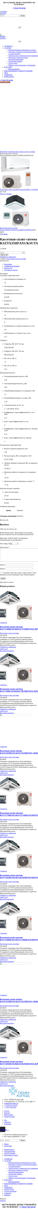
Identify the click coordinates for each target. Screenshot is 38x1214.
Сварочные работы (15, 61)
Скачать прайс (5, 82)
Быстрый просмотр (7, 651)
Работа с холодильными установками (21, 65)
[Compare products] (19, 19)
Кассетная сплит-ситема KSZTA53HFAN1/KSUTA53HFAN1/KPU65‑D (17, 229)
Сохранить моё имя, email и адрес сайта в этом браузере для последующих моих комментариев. (18, 574)
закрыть (3, 1200)
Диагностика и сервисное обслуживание (23, 56)
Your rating (4, 544)
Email (2, 569)
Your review (5, 547)
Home (2, 152)
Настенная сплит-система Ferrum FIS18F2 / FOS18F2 (19, 189)
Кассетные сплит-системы (25, 152)
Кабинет (7, 1195)
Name (2, 565)
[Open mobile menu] (19, 32)
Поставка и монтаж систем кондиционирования (18, 58)
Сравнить (7, 1193)
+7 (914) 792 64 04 (19, 8)
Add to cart (4, 255)
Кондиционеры (14, 69)
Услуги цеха (12, 63)
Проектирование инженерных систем (22, 50)
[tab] (21, 264)
